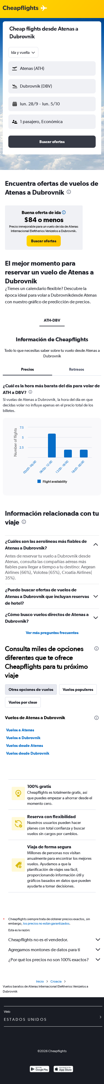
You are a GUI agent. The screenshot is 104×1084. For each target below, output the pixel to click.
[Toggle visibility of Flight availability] (52, 482)
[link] (44, 240)
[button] (52, 68)
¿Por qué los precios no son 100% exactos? (48, 959)
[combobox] (23, 52)
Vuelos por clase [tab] (23, 702)
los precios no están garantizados (46, 923)
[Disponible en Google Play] (39, 1069)
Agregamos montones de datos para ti (44, 949)
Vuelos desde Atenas (24, 745)
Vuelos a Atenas (20, 730)
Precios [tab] (27, 369)
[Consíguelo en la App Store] (63, 1069)
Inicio (40, 981)
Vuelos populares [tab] (78, 689)
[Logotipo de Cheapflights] (20, 8)
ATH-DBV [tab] (52, 320)
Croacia (56, 981)
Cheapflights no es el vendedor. (38, 939)
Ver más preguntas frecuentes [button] (52, 632)
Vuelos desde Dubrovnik (27, 753)
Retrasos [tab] (76, 369)
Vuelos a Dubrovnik (23, 738)
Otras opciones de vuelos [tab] (31, 689)
